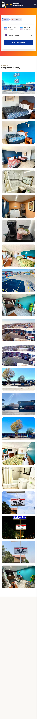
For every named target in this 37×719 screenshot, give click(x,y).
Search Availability (18, 42)
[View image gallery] (18, 83)
